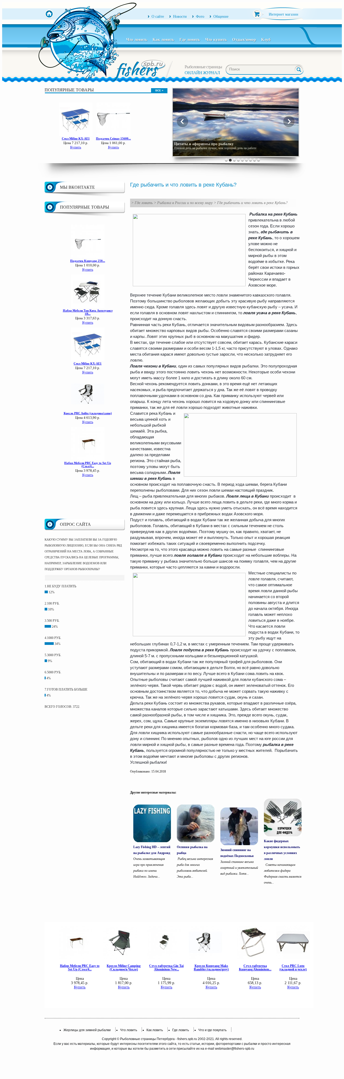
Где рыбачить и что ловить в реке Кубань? (252, 203)
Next (289, 121)
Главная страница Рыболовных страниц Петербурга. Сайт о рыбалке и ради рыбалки (49, 14)
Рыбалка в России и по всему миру (185, 203)
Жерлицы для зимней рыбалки (87, 1030)
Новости (180, 17)
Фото (200, 17)
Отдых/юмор (244, 39)
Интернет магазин (283, 14)
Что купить (216, 39)
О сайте (158, 17)
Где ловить (190, 39)
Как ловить (163, 39)
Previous (182, 121)
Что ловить (136, 39)
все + (159, 90)
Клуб (266, 39)
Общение (220, 17)
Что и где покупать (212, 1030)
